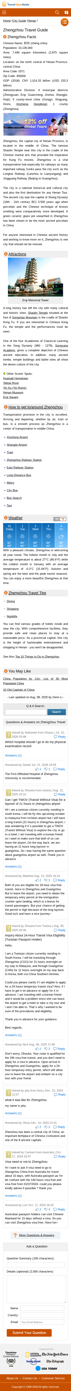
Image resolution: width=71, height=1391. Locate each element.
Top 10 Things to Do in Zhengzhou (37, 656)
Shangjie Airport (17, 444)
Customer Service (53, 1378)
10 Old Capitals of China (18, 689)
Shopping (13, 609)
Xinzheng (22, 104)
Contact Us (30, 1378)
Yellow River (11, 383)
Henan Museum (13, 392)
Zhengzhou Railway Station (24, 460)
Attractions (17, 254)
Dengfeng (40, 104)
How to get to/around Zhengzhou (35, 407)
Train (10, 452)
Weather (15, 518)
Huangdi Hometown (15, 378)
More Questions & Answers (36, 1235)
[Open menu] (4, 12)
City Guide (19, 20)
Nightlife (12, 616)
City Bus (12, 490)
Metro (10, 482)
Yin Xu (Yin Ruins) (15, 388)
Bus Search (14, 498)
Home (7, 20)
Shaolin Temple (38, 312)
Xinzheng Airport (17, 437)
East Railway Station (20, 467)
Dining (11, 601)
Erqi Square (10, 397)
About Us (12, 1378)
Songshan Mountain (24, 317)
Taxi (9, 505)
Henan (32, 20)
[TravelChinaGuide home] (15, 4)
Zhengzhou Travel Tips (27, 593)
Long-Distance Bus (19, 475)
